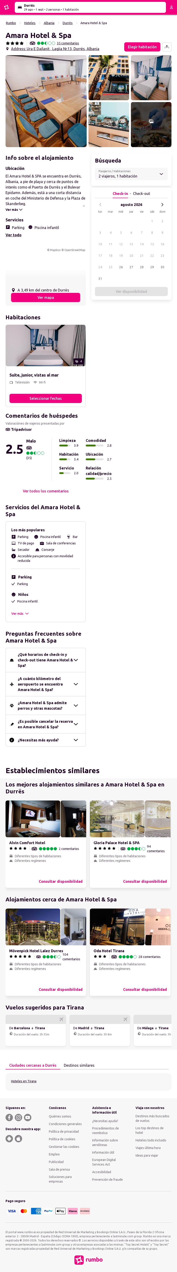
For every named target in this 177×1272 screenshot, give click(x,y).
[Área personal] (171, 7)
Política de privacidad (64, 1131)
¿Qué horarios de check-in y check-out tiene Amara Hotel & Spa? (45, 660)
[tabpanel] (88, 1082)
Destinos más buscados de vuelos (152, 1118)
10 (100, 244)
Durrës (68, 23)
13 (131, 244)
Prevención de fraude (107, 1179)
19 (121, 255)
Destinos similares (79, 1065)
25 (110, 267)
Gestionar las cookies (64, 1147)
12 (121, 244)
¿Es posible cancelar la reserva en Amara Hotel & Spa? (45, 724)
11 (110, 244)
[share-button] (167, 47)
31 (100, 278)
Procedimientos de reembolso (105, 1130)
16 (162, 244)
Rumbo (11, 23)
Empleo (54, 1154)
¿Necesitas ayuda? (105, 1121)
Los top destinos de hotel (150, 1130)
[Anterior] (100, 204)
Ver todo (13, 235)
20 (131, 255)
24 (100, 267)
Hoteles (29, 23)
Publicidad (56, 1162)
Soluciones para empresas (60, 1179)
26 (121, 267)
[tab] (33, 1065)
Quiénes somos (60, 1116)
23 (162, 255)
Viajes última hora (148, 1148)
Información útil (103, 1152)
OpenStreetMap (74, 250)
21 (142, 255)
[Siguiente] (162, 204)
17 (100, 255)
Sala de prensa (59, 1169)
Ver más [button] (17, 613)
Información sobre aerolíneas (105, 1142)
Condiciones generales (65, 1124)
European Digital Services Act (104, 1162)
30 (162, 267)
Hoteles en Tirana (23, 1081)
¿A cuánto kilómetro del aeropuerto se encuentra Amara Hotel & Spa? (40, 684)
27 (131, 267)
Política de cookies (62, 1139)
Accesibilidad (101, 1172)
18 (110, 255)
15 (152, 244)
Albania (49, 23)
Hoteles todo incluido (151, 1140)
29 (152, 267)
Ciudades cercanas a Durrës (32, 1065)
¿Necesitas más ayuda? (38, 740)
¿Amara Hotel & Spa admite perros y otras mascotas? (42, 705)
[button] (46, 101)
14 (142, 244)
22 (152, 255)
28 (142, 267)
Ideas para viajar (147, 1155)
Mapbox (55, 250)
